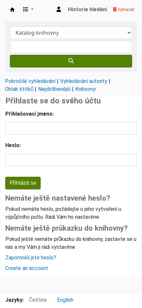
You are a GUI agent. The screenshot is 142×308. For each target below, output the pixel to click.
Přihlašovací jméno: (29, 114)
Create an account (26, 268)
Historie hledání (87, 9)
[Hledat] (71, 61)
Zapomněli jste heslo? (30, 257)
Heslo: (13, 145)
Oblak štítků (19, 89)
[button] (28, 9)
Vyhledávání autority (83, 81)
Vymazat (125, 9)
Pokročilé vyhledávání (30, 81)
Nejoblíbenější (54, 89)
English (65, 300)
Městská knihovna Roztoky (12, 9)
